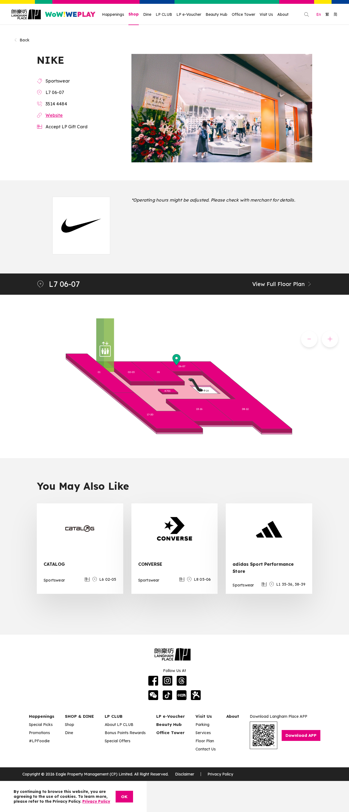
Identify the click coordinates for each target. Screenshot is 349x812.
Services (203, 732)
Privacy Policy (220, 774)
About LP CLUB (119, 724)
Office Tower (243, 14)
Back (24, 40)
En (318, 14)
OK (124, 796)
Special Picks (41, 724)
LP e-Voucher (188, 14)
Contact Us (205, 749)
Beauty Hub (216, 14)
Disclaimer (184, 774)
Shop (133, 14)
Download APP (301, 735)
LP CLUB (164, 14)
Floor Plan (204, 740)
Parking (202, 724)
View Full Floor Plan (278, 284)
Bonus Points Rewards (125, 732)
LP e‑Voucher (170, 716)
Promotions (39, 732)
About (282, 14)
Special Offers (117, 740)
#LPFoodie (39, 740)
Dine (147, 14)
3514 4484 (56, 104)
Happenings (113, 14)
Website (54, 115)
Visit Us (266, 14)
